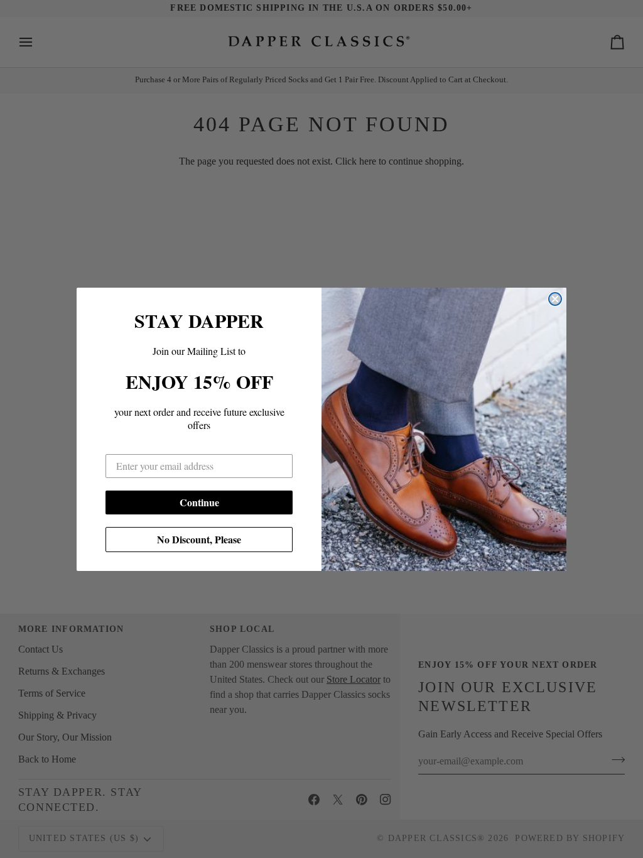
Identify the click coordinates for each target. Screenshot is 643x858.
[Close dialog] (555, 299)
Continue (199, 502)
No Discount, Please (199, 539)
